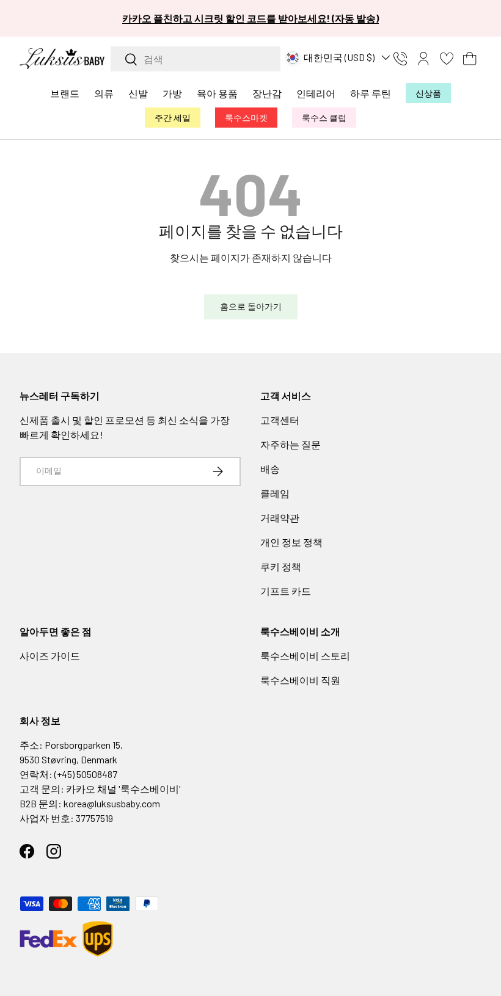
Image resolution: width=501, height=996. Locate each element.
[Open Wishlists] (446, 58)
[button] (469, 58)
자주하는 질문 (290, 444)
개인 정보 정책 (291, 542)
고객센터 (279, 420)
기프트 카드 (285, 591)
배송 (270, 468)
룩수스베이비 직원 (300, 680)
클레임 (275, 493)
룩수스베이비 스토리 (305, 655)
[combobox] (195, 58)
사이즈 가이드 (50, 655)
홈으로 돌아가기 (251, 306)
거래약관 (279, 517)
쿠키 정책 (280, 566)
